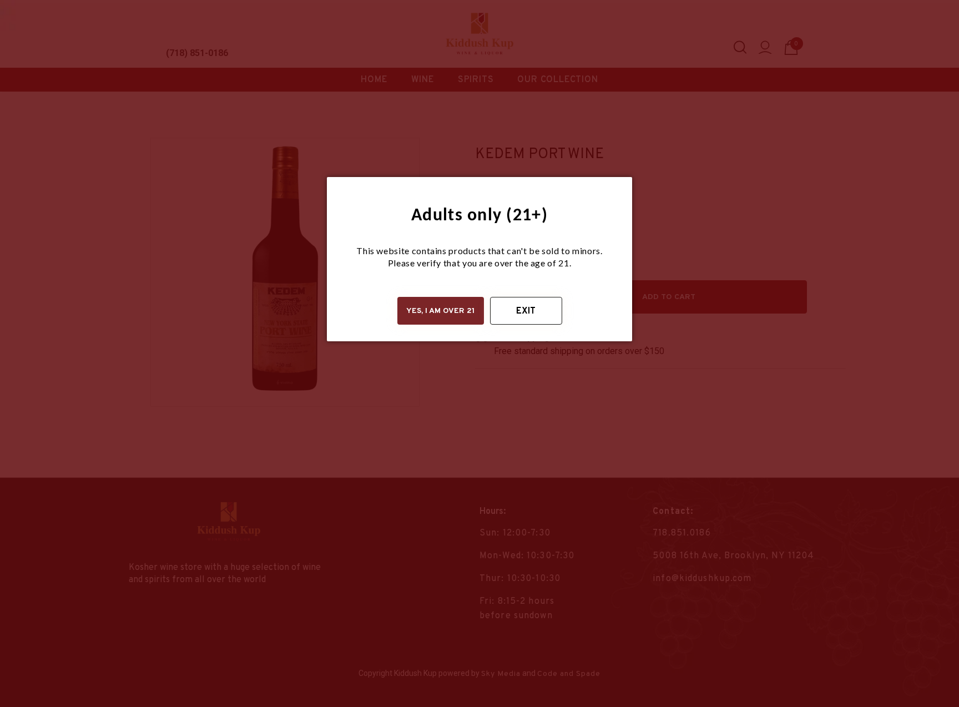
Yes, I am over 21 (440, 311)
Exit (526, 311)
